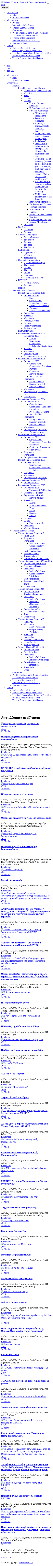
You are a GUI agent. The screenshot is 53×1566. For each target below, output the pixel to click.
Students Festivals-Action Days (26, 682)
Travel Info (29, 667)
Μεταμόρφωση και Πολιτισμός (16, 1255)
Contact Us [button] (6, 1557)
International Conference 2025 (31, 485)
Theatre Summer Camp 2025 (31, 619)
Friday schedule (36, 381)
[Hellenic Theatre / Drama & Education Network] (23, 2)
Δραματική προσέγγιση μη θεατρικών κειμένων (24, 1407)
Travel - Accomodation (39, 310)
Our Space (34, 217)
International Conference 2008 (31, 333)
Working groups (31, 353)
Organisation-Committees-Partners (38, 301)
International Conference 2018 (31, 293)
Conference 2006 (31, 361)
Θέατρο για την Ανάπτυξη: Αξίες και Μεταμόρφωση (26, 818)
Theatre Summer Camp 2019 (31, 533)
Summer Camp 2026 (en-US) (31, 647)
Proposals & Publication (40, 490)
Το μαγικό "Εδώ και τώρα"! (15, 1097)
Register (10, 70)
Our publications (19, 685)
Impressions (29, 275)
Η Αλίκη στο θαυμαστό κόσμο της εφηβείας (22, 1050)
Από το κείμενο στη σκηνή (14, 1302)
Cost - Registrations (32, 551)
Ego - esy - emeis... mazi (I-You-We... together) (42, 127)
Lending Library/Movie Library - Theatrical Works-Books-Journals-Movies (31, 696)
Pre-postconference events (35, 356)
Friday (32, 510)
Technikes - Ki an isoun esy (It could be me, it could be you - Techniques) (43, 163)
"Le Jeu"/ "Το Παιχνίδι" (13, 1073)
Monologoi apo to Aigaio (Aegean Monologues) (43, 136)
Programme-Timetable (34, 566)
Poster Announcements (34, 432)
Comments (34, 371)
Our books (17, 672)
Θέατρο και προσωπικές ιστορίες (17, 794)
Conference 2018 (31, 295)
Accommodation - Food (34, 611)
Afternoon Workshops (39, 660)
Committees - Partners (33, 493)
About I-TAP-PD (31, 283)
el (4, 5)
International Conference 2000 (31, 480)
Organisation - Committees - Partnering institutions (40, 406)
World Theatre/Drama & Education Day (30, 675)
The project (29, 240)
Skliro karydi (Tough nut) (41, 114)
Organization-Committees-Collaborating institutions (40, 343)
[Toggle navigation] (48, 3)
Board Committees (20, 80)
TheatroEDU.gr (26, 1562)
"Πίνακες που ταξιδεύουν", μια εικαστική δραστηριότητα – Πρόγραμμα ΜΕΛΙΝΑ (21, 943)
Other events (29, 586)
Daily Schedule (30, 652)
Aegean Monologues (38, 222)
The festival (29, 247)
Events (32, 503)
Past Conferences (25, 331)
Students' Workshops (38, 110)
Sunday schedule (37, 386)
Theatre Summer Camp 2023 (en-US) (35, 561)
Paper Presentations (32, 326)
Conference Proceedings (40, 447)
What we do (12, 83)
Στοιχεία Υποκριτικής (11, 880)
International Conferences (23, 290)
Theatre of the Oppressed (23, 680)
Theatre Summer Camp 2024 (31, 589)
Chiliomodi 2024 (31, 591)
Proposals (33, 308)
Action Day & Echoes (34, 277)
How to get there (36, 374)
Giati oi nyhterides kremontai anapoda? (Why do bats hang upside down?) (43, 174)
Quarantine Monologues (40, 219)
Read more (6, 752)
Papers (27, 520)
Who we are (12, 75)
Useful (10, 687)
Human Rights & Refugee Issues (27, 692)
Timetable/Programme (33, 594)
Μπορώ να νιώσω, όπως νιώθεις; (17, 1278)
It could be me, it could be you (31, 88)
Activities (28, 285)
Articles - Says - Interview (24, 690)
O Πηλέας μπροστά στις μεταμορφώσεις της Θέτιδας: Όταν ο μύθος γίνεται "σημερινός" (22, 1329)
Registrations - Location (34, 495)
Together (33, 212)
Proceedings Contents (39, 412)
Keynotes (28, 323)
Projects (16, 85)
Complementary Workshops (36, 547)
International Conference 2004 (31, 399)
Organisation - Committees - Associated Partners (40, 366)
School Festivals (36, 209)
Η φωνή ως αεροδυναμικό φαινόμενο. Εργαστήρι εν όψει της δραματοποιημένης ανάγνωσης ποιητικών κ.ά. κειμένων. (26, 1529)
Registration (29, 313)
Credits (27, 272)
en (2, 5)
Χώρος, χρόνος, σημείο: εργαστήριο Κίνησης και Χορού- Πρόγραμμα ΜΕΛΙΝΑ (24, 1125)
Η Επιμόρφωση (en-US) (40, 108)
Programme (29, 379)
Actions (27, 100)
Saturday (33, 513)
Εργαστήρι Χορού (10, 1354)
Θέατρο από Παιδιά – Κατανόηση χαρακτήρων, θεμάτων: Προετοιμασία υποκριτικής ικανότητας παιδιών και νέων (24, 976)
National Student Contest (40, 214)
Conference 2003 (31, 437)
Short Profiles (35, 414)
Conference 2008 (31, 336)
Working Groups (31, 320)
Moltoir (21, 288)
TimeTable (28, 634)
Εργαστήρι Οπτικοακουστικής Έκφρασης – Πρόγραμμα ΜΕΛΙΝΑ (22, 1434)
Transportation (30, 556)
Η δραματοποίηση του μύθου (15, 1003)
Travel (26, 584)
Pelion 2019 (29, 536)
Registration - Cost (32, 609)
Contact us (28, 224)
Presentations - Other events (36, 558)
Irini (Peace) (40, 141)
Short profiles (35, 450)
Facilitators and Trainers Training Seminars (40, 205)
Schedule (28, 348)
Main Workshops (37, 543)
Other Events (29, 642)
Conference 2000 (31, 482)
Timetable (28, 315)
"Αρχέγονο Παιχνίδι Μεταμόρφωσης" (19, 1207)
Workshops (29, 318)
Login (9, 68)
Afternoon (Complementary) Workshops (37, 604)
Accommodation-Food (34, 581)
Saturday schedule (37, 384)
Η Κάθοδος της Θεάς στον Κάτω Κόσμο (20, 1026)
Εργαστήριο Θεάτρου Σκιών (15, 1231)
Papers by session (37, 523)
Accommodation (31, 553)
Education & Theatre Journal (25, 677)
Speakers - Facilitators (39, 305)
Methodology (30, 257)
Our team (28, 98)
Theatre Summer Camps (23, 530)
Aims (14, 78)
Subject (32, 298)
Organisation (29, 252)
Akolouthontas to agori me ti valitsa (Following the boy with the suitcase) (43, 186)
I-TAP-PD (22, 280)
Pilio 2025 (28, 622)
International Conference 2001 (31, 460)
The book (28, 245)
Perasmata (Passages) (39, 119)
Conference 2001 (31, 462)
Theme (32, 338)
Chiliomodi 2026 (31, 649)
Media (26, 95)
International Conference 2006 (31, 358)
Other (26, 670)
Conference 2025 (31, 487)
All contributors (36, 376)
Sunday (32, 515)
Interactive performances (40, 202)
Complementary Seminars (35, 429)
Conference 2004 (31, 401)
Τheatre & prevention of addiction (27, 700)
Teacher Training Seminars (37, 104)
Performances (30, 328)
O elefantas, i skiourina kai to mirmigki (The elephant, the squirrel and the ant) (42, 149)
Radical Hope (24, 250)
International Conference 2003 (31, 434)
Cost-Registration (31, 579)
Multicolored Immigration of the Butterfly (43, 196)
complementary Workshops (36, 630)
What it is (28, 93)
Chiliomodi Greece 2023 (35, 563)
